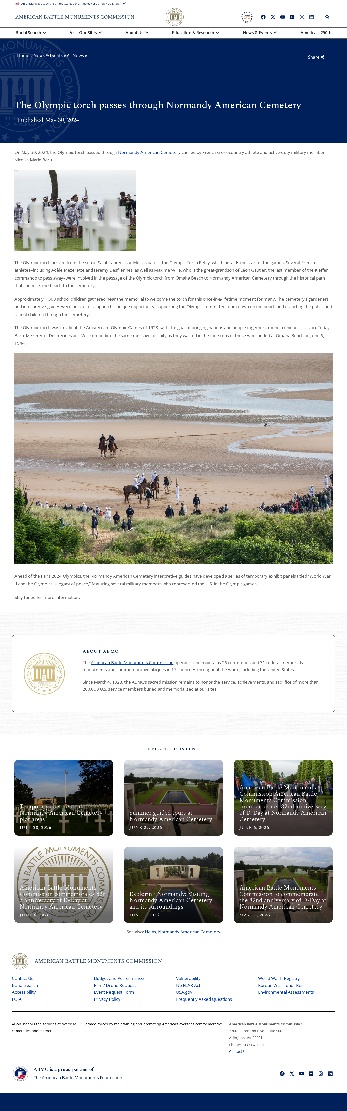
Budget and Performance (119, 978)
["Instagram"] (302, 17)
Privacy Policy (107, 999)
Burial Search (25, 985)
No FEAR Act (188, 985)
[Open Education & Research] (217, 33)
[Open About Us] (147, 33)
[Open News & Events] (275, 33)
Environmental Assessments (286, 992)
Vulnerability (188, 978)
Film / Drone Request (115, 985)
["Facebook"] (263, 17)
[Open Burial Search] (44, 33)
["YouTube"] (282, 17)
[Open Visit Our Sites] (100, 33)
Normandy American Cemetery (149, 152)
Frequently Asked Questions (204, 999)
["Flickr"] (292, 17)
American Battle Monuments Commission (132, 662)
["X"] (273, 17)
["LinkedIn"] (311, 17)
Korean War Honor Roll (281, 985)
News (150, 932)
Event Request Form (114, 992)
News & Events (48, 55)
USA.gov (184, 992)
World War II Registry (279, 978)
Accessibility (24, 992)
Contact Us (22, 978)
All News (75, 55)
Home (23, 55)
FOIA (17, 999)
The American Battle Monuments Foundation (78, 1077)
